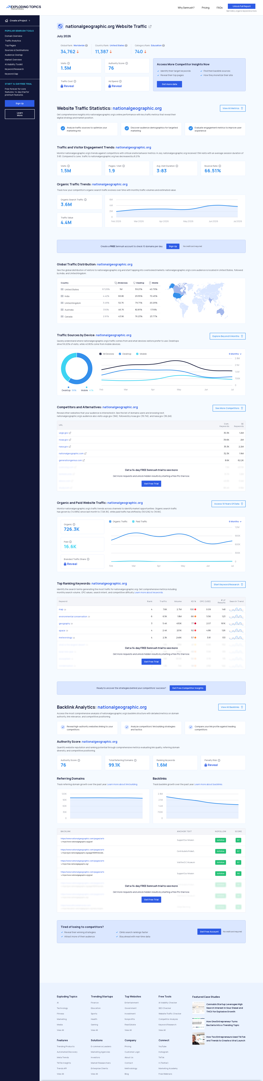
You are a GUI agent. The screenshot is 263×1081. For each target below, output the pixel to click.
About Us (129, 1057)
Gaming (94, 1024)
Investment (130, 1013)
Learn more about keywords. (149, 592)
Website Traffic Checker (170, 1013)
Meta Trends (63, 1057)
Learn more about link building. (122, 784)
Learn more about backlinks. (209, 784)
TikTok (161, 1057)
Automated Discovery (67, 1051)
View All (60, 1030)
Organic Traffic (120, 521)
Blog (127, 1073)
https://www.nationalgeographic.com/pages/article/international (82, 838)
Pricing (205, 7)
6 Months (234, 353)
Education (156, 45)
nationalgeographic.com (71, 453)
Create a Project (18, 20)
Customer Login (132, 1051)
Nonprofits (130, 1019)
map (61, 609)
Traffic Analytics (13, 40)
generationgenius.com (70, 460)
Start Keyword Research (226, 584)
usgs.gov (63, 432)
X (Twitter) (163, 1062)
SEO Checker (165, 1008)
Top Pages (10, 45)
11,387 (101, 51)
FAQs (220, 7)
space (62, 630)
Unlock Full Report (242, 6)
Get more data (169, 84)
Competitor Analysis (168, 1019)
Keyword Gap (11, 73)
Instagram (163, 1051)
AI (58, 1002)
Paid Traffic (141, 521)
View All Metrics (231, 108)
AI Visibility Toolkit (14, 64)
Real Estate (130, 1024)
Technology (62, 1008)
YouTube (162, 1046)
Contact (129, 1062)
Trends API (62, 1068)
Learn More (20, 114)
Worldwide (79, 45)
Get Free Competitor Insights (187, 688)
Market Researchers (100, 1062)
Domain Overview (13, 35)
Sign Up (20, 103)
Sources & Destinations (17, 50)
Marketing (62, 1019)
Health (94, 1019)
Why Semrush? (186, 7)
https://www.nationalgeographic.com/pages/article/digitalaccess (82, 872)
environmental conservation (73, 616)
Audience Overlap (14, 54)
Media (60, 1024)
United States (117, 45)
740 (139, 51)
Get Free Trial (151, 483)
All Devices (108, 353)
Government (131, 1008)
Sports (94, 1013)
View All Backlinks (230, 707)
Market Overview (13, 59)
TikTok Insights (64, 1062)
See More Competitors (227, 408)
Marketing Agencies (100, 1051)
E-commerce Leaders (101, 1046)
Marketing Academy (168, 1068)
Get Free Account (209, 931)
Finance (94, 1002)
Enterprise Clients (99, 1068)
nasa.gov (63, 446)
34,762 (68, 51)
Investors (95, 1057)
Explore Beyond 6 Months (225, 336)
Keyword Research (14, 69)
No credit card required (192, 246)
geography (64, 623)
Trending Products (65, 1046)
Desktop (127, 353)
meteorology (65, 637)
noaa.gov (63, 439)
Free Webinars (165, 1073)
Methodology (131, 1068)
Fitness (60, 1013)
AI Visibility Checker (168, 1002)
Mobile (143, 353)
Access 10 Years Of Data (226, 503)
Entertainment (132, 1002)
